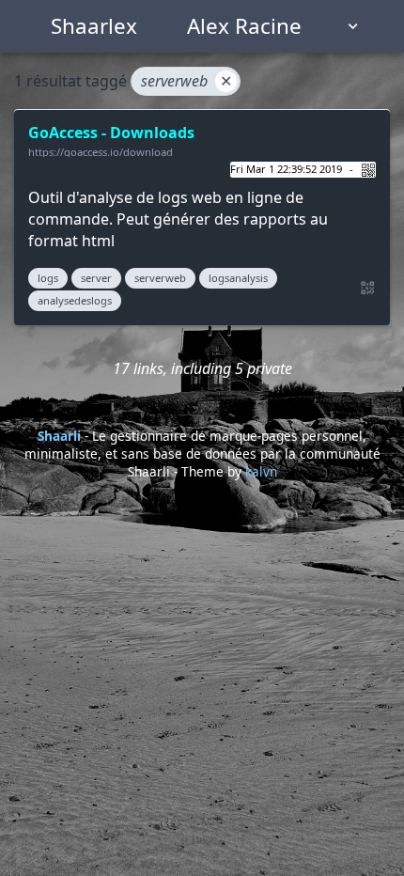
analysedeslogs (75, 300)
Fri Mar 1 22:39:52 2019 (286, 169)
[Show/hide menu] (353, 26)
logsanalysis (238, 278)
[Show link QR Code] (364, 288)
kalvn (261, 471)
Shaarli (59, 436)
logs (48, 278)
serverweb (186, 80)
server (96, 278)
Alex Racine (244, 25)
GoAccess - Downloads (111, 133)
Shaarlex (94, 25)
